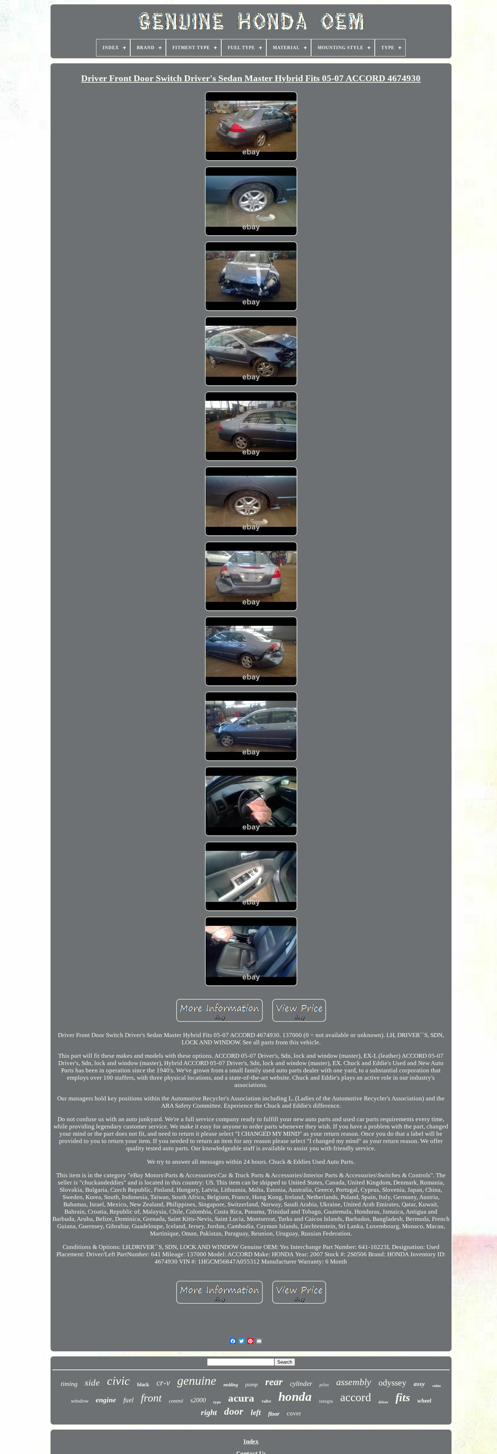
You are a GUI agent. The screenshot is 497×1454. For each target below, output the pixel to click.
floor (273, 1414)
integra (326, 1401)
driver (383, 1402)
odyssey (392, 1382)
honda (295, 1397)
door (233, 1411)
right (209, 1412)
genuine (196, 1380)
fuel (128, 1400)
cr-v (163, 1382)
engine (106, 1400)
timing (69, 1383)
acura (241, 1398)
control (176, 1401)
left (256, 1412)
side (92, 1382)
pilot (324, 1384)
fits (402, 1397)
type (217, 1402)
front (151, 1398)
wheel (424, 1401)
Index (251, 1441)
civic (118, 1380)
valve (266, 1401)
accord (355, 1397)
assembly (353, 1382)
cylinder (301, 1383)
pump (251, 1384)
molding (230, 1384)
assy (419, 1383)
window (79, 1401)
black (143, 1384)
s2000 (198, 1400)
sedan (436, 1386)
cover (294, 1413)
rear (274, 1381)
